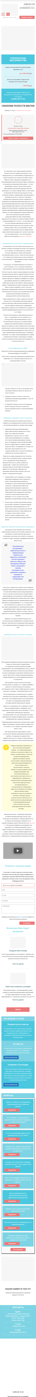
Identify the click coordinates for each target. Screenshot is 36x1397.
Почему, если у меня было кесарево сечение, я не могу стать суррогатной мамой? (18, 1164)
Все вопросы (18, 1249)
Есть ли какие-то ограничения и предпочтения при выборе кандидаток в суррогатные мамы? (18, 1120)
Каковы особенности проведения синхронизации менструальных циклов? (18, 1104)
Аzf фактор (18, 1044)
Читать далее (18, 964)
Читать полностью (11, 1057)
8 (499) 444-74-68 (29, 4)
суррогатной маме (25, 236)
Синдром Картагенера (18, 951)
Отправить (27, 923)
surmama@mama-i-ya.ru (27, 8)
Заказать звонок (27, 17)
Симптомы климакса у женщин (18, 987)
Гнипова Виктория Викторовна (18, 128)
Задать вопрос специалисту (18, 138)
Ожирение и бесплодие (18, 1065)
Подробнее (12, 1110)
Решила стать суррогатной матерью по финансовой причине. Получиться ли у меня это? (18, 1149)
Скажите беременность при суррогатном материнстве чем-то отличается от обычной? (18, 1238)
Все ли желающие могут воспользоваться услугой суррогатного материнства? (18, 1195)
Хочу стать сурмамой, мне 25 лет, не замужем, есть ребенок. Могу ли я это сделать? (18, 1180)
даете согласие (21, 917)
